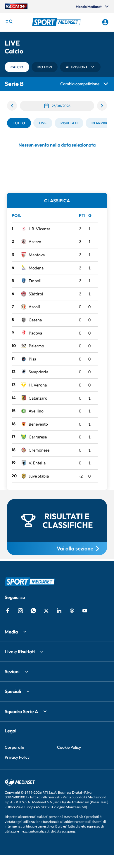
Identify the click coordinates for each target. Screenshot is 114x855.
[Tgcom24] (16, 6)
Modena (36, 267)
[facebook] (8, 611)
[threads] (72, 611)
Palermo (36, 345)
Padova (35, 332)
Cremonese (39, 449)
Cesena (35, 319)
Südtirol (36, 293)
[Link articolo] (57, 527)
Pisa (32, 358)
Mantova (37, 254)
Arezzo (35, 241)
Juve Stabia (39, 475)
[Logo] (57, 22)
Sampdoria (38, 371)
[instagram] (20, 611)
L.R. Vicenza (39, 228)
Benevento (38, 424)
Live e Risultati (20, 651)
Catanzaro (38, 398)
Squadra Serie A (21, 711)
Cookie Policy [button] (69, 747)
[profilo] (105, 22)
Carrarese (38, 436)
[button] (57, 22)
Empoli (35, 280)
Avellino (36, 410)
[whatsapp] (33, 611)
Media (11, 632)
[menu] (9, 22)
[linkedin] (59, 611)
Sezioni (12, 671)
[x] (46, 611)
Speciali (13, 691)
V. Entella (37, 462)
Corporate (14, 747)
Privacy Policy (17, 757)
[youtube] (85, 611)
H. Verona (38, 384)
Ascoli (34, 306)
